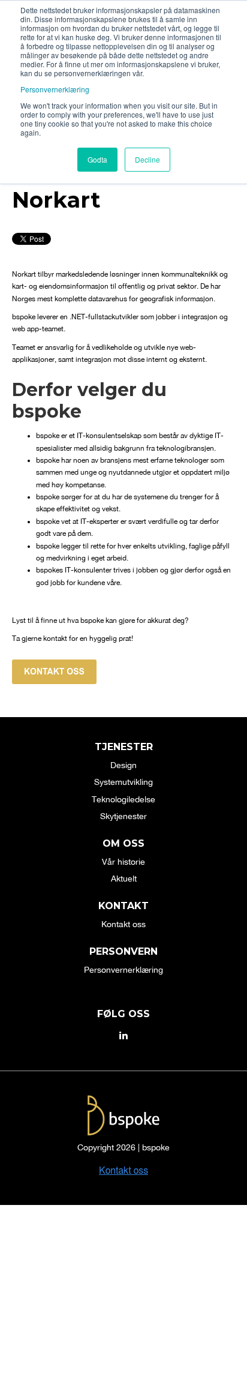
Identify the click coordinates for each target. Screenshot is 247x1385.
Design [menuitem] (123, 765)
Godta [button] (97, 159)
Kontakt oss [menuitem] (123, 924)
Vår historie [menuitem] (123, 862)
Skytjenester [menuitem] (123, 816)
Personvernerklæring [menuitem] (123, 970)
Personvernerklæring (54, 89)
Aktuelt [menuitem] (124, 878)
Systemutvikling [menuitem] (123, 782)
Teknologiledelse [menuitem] (123, 799)
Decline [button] (147, 159)
